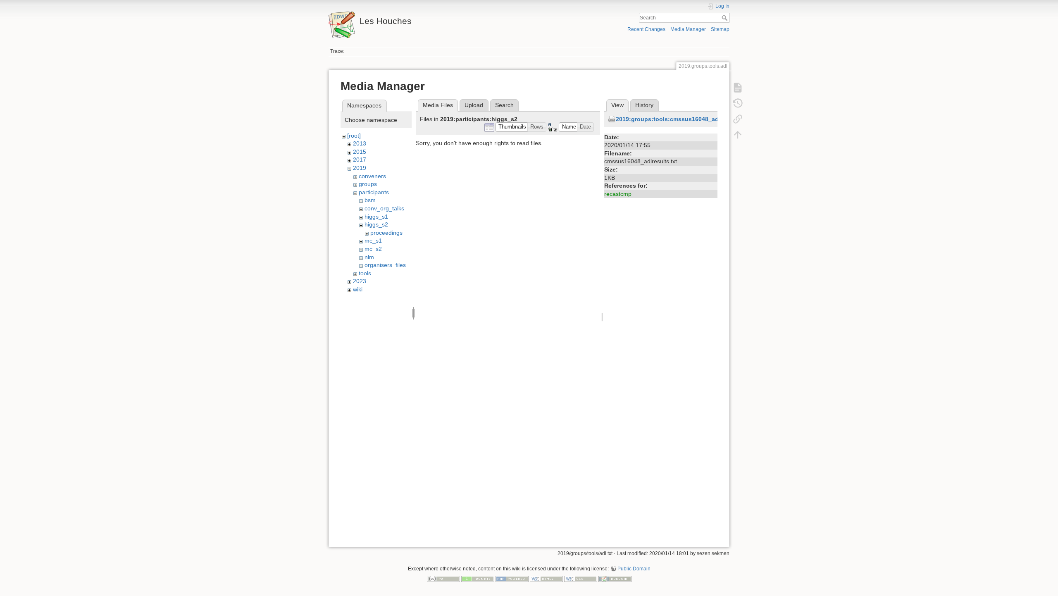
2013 (359, 143)
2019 (359, 167)
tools (365, 273)
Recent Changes (646, 29)
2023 (359, 281)
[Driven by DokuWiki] (614, 578)
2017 (359, 159)
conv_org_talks (384, 208)
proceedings (386, 232)
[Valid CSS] (580, 578)
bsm (370, 200)
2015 (359, 151)
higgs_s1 (376, 216)
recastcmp (617, 194)
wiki (357, 289)
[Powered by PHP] (512, 578)
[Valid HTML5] (546, 578)
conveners (372, 176)
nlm (369, 257)
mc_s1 (373, 240)
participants (374, 192)
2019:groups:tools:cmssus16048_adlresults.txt (682, 119)
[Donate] (477, 578)
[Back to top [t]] (737, 135)
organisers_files (385, 265)
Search (725, 18)
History (644, 105)
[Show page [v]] (737, 87)
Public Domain (634, 569)
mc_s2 (373, 249)
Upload (474, 105)
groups (368, 184)
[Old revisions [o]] (737, 103)
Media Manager (688, 29)
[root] (354, 135)
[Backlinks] (737, 119)
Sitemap (720, 29)
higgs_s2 (376, 224)
